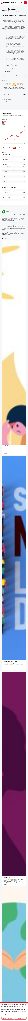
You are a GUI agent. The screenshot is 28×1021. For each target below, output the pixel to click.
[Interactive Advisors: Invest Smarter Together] (10, 3)
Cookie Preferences (7, 1018)
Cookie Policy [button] (5, 1014)
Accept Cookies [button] (20, 1018)
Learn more (23, 80)
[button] (5, 15)
